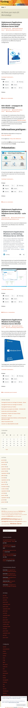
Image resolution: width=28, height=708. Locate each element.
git (19, 513)
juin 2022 (3, 460)
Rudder (19, 519)
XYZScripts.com (20, 707)
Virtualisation (5, 691)
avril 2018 (3, 477)
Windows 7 (8, 523)
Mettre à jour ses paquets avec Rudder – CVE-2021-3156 (13, 409)
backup (21, 511)
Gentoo (4, 655)
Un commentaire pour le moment (10, 392)
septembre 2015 (5, 497)
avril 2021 (3, 464)
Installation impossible (5, 514)
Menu (2, 7)
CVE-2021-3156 (6, 513)
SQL (4, 684)
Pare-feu (14, 516)
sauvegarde (4, 521)
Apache (4, 646)
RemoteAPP (16, 28)
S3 (21, 519)
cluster (2, 513)
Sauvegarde (5, 680)
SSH (4, 686)
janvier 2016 (4, 495)
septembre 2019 (5, 469)
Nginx (4, 662)
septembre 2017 (5, 480)
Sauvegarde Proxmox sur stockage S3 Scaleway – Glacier (13, 402)
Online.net (5, 666)
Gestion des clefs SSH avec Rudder (9, 411)
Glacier (21, 513)
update (5, 523)
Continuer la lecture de (7, 77)
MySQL (4, 516)
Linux (23, 514)
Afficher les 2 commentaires (9, 312)
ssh (14, 521)
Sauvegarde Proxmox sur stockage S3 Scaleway (11, 404)
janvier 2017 (4, 484)
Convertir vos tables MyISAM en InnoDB (9, 423)
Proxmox (5, 671)
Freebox (4, 653)
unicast (2, 523)
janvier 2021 (4, 466)
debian (10, 513)
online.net (10, 516)
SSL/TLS (4, 688)
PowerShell (19, 516)
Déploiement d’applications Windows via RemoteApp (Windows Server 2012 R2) (11, 322)
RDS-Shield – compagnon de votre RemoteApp (12, 107)
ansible (8, 511)
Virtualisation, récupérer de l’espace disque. (10, 413)
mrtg (2, 516)
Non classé (5, 664)
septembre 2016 (5, 491)
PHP (16, 516)
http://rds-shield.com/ (15, 138)
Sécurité (25, 521)
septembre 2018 (5, 473)
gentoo (17, 513)
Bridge (24, 511)
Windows (5, 693)
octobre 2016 (4, 488)
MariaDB (25, 514)
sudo (23, 521)
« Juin (6, 449)
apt (12, 511)
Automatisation (15, 511)
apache (11, 511)
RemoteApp (12, 30)
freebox (15, 513)
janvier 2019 (4, 471)
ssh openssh (18, 521)
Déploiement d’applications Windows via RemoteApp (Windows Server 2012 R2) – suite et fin (13, 212)
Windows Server (18, 30)
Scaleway (10, 521)
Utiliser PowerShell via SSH (7, 421)
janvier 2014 (4, 502)
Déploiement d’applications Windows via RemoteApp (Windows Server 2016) (11, 24)
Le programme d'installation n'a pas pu (15, 514)
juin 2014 (3, 499)
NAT (6, 516)
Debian (4, 651)
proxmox (5, 518)
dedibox (12, 513)
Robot (4, 675)
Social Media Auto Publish (9, 707)
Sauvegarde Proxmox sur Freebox (8, 406)
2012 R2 (4, 219)
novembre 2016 (4, 486)
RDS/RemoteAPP (21, 120)
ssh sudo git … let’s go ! (6, 415)
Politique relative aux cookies (13, 702)
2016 (8, 30)
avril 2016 (3, 493)
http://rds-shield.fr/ (6, 135)
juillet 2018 (3, 475)
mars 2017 (3, 482)
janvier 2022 (4, 462)
